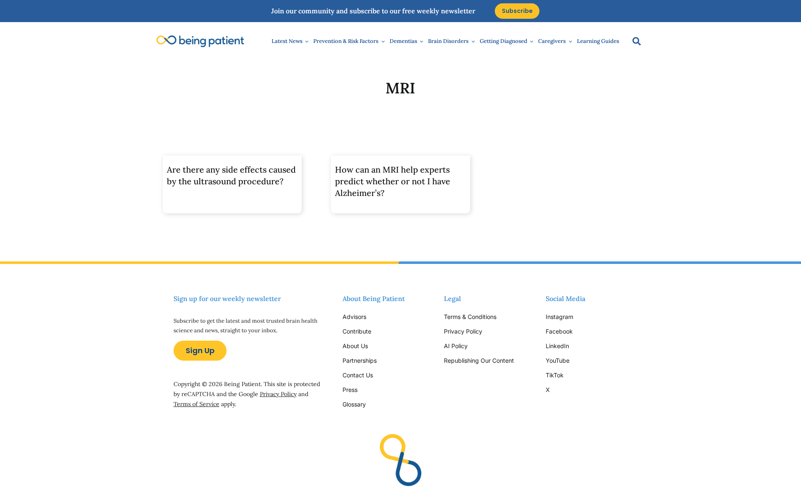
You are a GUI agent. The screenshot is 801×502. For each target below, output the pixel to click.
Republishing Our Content (479, 360)
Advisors (354, 316)
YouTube (557, 360)
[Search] (632, 41)
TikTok (555, 375)
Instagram (560, 316)
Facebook (559, 331)
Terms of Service (196, 404)
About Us (355, 345)
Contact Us (358, 375)
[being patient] (200, 39)
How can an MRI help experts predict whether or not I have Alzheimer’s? (392, 181)
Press (350, 389)
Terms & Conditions (470, 316)
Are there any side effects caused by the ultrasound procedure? (231, 175)
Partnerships (360, 360)
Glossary (354, 404)
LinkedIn (557, 345)
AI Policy (456, 345)
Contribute (357, 331)
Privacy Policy (278, 394)
